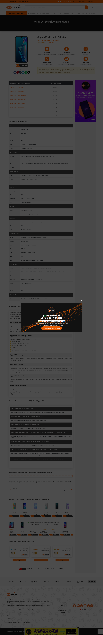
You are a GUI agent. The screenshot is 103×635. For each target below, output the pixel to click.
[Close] (81, 301)
